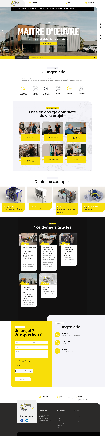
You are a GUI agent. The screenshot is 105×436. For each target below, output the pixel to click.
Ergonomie (34, 206)
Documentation (78, 423)
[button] (96, 57)
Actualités (66, 8)
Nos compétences (32, 8)
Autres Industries (9, 206)
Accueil (14, 8)
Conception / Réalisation (80, 419)
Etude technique (79, 417)
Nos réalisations (50, 8)
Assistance (77, 425)
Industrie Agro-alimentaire (91, 206)
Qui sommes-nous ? (22, 8)
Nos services (41, 8)
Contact (72, 8)
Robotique (60, 206)
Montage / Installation (80, 421)
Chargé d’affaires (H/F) (35, 57)
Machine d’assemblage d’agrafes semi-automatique (13, 208)
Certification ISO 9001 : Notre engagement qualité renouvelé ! (68, 251)
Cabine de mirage (36, 208)
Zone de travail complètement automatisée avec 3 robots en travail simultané (66, 210)
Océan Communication (45, 434)
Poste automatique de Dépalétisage (91, 208)
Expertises (77, 415)
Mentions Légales (30, 434)
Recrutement (59, 8)
